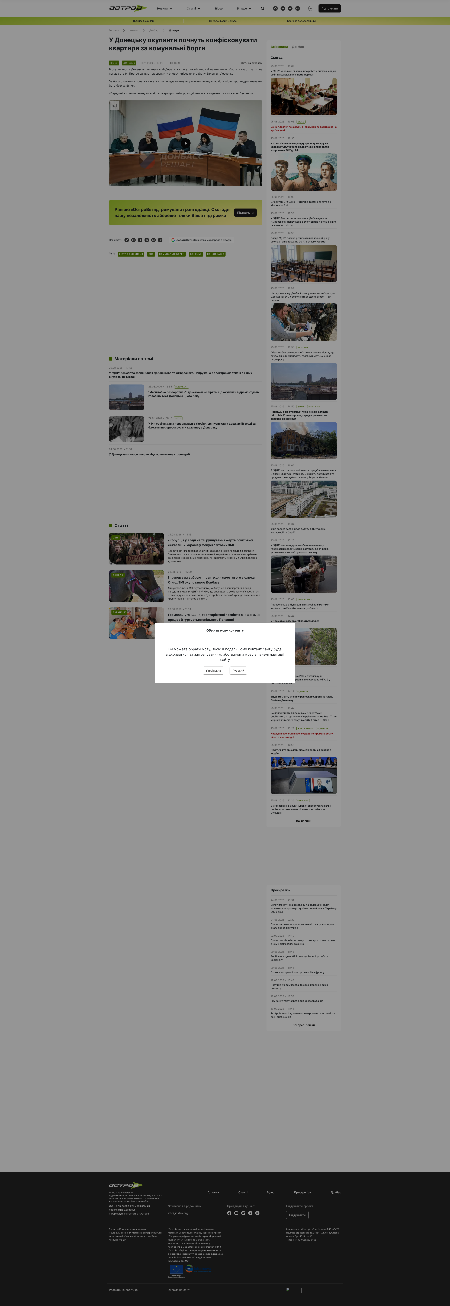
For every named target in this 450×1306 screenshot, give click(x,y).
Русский (238, 670)
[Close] (286, 630)
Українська (213, 670)
